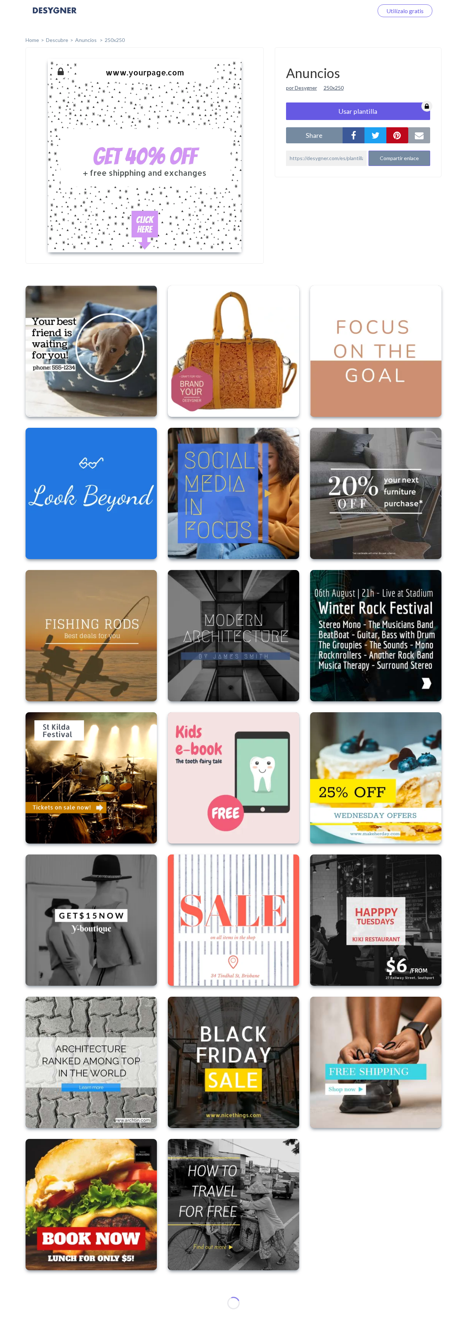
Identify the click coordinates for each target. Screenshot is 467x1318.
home (32, 40)
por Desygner (301, 88)
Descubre (57, 40)
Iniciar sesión (348, 11)
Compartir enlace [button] (399, 158)
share (314, 135)
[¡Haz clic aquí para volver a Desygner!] (54, 15)
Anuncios (86, 40)
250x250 (115, 40)
